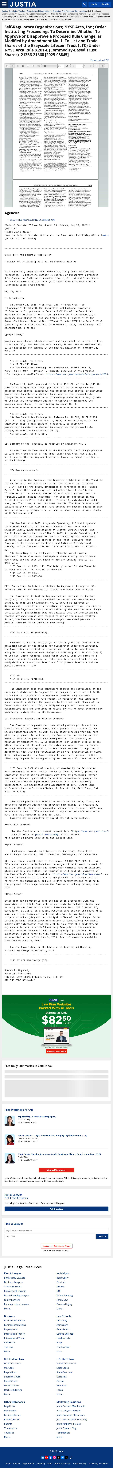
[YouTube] (46, 1457)
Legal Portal (28, 1463)
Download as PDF (99, 60)
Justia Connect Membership (71, 1406)
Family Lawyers (12, 1299)
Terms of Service (62, 1463)
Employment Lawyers (15, 1290)
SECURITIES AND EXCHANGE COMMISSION (32, 219)
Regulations (10, 1372)
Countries (9, 1432)
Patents (8, 1423)
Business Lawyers (13, 1282)
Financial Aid (63, 1329)
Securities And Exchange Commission (69, 11)
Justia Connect (12, 1463)
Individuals (63, 1273)
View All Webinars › (56, 1170)
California (62, 1376)
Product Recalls (12, 1419)
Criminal (61, 1282)
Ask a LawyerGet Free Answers (16, 1196)
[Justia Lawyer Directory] (70, 1457)
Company (40, 1463)
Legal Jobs (9, 1406)
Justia (4, 11)
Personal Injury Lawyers (16, 1304)
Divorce (60, 1286)
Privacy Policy (79, 1463)
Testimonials (63, 1432)
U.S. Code (9, 1367)
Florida (60, 1381)
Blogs (59, 1342)
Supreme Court (12, 1376)
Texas (60, 1389)
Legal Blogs (10, 1410)
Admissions (62, 1324)
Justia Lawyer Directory (68, 1410)
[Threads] (58, 1457)
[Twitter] (66, 1457)
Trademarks (10, 1428)
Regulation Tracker (17, 11)
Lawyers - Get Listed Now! (56, 1246)
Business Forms (12, 1415)
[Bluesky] (62, 1457)
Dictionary (62, 1320)
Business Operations (15, 1324)
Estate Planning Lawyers (16, 1295)
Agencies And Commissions (39, 11)
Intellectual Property (14, 1333)
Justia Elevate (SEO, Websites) (72, 1419)
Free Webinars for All (19, 1109)
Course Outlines (65, 1333)
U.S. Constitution (12, 1363)
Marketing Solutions (69, 1402)
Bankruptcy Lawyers (14, 1277)
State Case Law (64, 1372)
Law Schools (64, 1316)
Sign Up (105, 4)
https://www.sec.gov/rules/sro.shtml (77, 874)
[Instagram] (54, 1457)
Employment (10, 1329)
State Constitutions (66, 1363)
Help (49, 1463)
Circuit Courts (11, 1381)
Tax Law (8, 1347)
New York (62, 1385)
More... (7, 1308)
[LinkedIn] (42, 1457)
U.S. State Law (65, 1359)
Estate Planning (65, 1295)
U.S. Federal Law (14, 1359)
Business (9, 1316)
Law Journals (63, 1338)
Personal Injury (64, 1304)
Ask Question (56, 1208)
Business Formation (14, 1320)
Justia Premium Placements (71, 1415)
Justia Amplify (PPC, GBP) (69, 1423)
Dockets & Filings (13, 1389)
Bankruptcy (62, 1277)
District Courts (11, 1385)
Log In (94, 4)
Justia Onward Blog (66, 1428)
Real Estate (10, 1342)
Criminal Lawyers (13, 1286)
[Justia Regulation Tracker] (23, 4)
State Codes (63, 1367)
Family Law (62, 1299)
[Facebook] (50, 1457)
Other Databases (14, 1402)
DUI (58, 1290)
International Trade (14, 1338)
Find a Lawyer (14, 1224)
